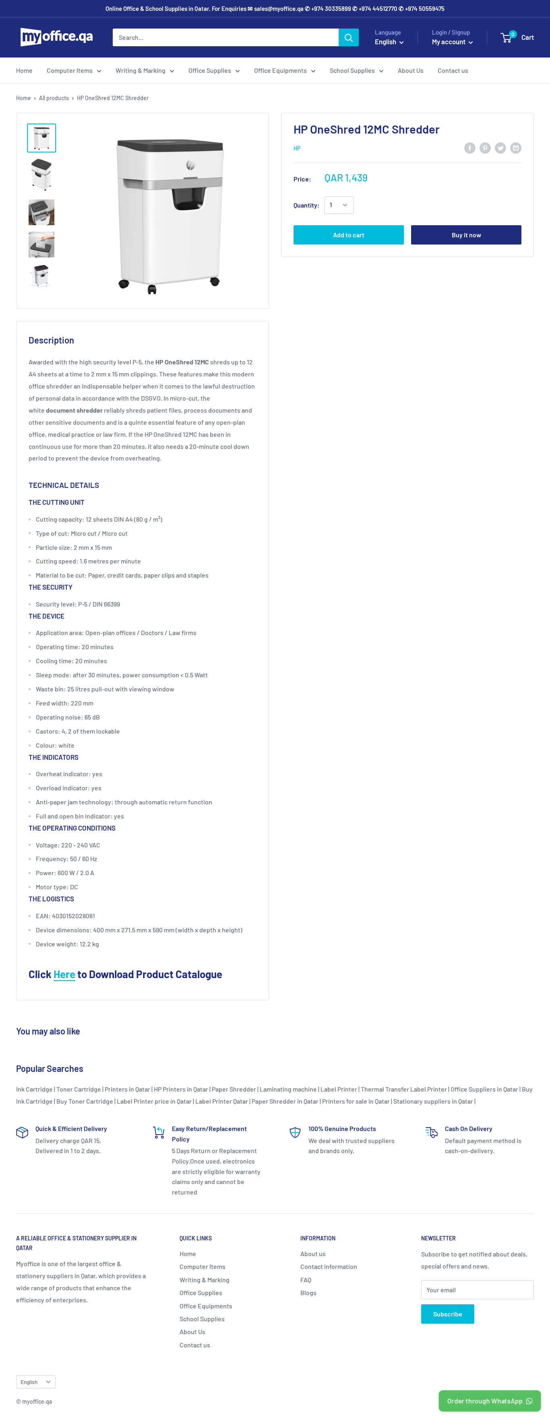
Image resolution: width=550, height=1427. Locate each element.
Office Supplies (209, 70)
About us (313, 1253)
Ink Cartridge (34, 1089)
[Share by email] (515, 147)
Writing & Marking (140, 70)
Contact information (328, 1266)
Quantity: (307, 205)
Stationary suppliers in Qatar (433, 1101)
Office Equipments (280, 70)
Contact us (453, 70)
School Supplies (352, 70)
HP (297, 148)
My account (449, 41)
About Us (411, 70)
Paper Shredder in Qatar (285, 1101)
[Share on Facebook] (470, 147)
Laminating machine (288, 1089)
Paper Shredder (234, 1089)
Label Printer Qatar (221, 1101)
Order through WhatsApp (485, 1400)
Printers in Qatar (127, 1089)
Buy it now (466, 235)
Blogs (308, 1292)
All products (54, 98)
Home (24, 70)
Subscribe (447, 1314)
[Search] (349, 37)
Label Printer (338, 1089)
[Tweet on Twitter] (500, 147)
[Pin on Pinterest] (485, 147)
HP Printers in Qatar (181, 1089)
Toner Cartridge (78, 1089)
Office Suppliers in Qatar (484, 1089)
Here (64, 974)
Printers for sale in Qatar (356, 1101)
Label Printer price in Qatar (154, 1101)
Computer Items (70, 70)
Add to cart (348, 235)
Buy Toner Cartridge (84, 1101)
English (29, 1381)
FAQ (305, 1279)
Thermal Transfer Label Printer (404, 1089)
